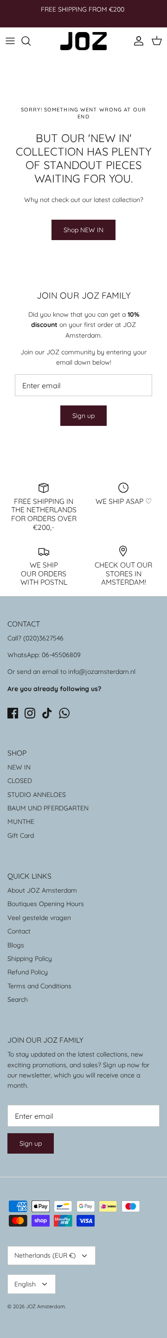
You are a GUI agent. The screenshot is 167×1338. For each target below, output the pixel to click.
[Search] (30, 41)
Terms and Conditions (39, 986)
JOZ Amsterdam (45, 1306)
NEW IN (19, 767)
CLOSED (19, 781)
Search (17, 999)
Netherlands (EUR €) (45, 1255)
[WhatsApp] (64, 713)
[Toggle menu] (10, 41)
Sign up (83, 415)
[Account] (136, 41)
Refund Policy (27, 972)
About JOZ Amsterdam (42, 890)
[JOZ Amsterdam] (83, 41)
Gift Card (20, 835)
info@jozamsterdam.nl (101, 671)
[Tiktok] (47, 713)
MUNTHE (20, 821)
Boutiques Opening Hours (45, 904)
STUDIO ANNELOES (36, 794)
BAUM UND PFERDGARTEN (48, 808)
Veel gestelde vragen (39, 918)
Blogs (15, 945)
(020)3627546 (43, 638)
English (25, 1284)
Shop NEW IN (83, 230)
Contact (19, 931)
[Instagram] (30, 713)
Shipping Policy (29, 958)
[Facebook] (12, 713)
